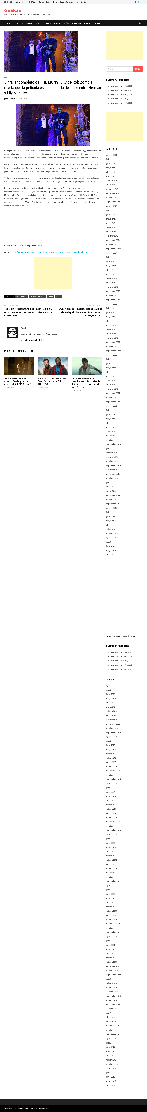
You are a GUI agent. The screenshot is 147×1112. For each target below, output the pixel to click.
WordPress (39, 1108)
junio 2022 (110, 363)
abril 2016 (110, 554)
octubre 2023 (112, 295)
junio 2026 (110, 163)
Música (41, 2)
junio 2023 (110, 312)
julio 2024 (110, 257)
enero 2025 (111, 231)
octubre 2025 (112, 197)
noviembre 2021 (113, 393)
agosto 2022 (111, 355)
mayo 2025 (111, 218)
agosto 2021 (111, 406)
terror (50, 297)
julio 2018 (110, 482)
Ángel (13, 98)
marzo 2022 (111, 376)
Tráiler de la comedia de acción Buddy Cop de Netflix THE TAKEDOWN (52, 381)
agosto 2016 (111, 537)
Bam (47, 1108)
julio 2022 (110, 359)
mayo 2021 (111, 418)
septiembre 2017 (113, 503)
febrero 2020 (111, 452)
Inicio (18, 2)
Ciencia (83, 2)
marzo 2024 (111, 274)
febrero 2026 (111, 180)
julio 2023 (110, 308)
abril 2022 (110, 372)
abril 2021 (110, 423)
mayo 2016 (111, 550)
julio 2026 (110, 159)
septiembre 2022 (113, 350)
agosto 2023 (111, 303)
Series (48, 2)
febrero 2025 (111, 227)
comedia (24, 297)
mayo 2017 (111, 520)
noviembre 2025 (113, 193)
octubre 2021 (112, 397)
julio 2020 (110, 448)
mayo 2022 (111, 367)
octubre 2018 (112, 478)
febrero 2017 (111, 529)
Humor (55, 2)
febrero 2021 (111, 431)
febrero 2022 (111, 380)
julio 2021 (110, 410)
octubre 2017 (112, 499)
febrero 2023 (111, 329)
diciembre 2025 (112, 189)
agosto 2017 (111, 508)
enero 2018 (111, 491)
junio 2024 (110, 261)
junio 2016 (110, 546)
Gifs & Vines (32, 2)
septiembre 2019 (113, 465)
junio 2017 (110, 516)
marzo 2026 (111, 176)
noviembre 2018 (113, 474)
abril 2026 (110, 172)
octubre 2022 (112, 346)
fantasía (33, 297)
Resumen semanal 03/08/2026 (119, 94)
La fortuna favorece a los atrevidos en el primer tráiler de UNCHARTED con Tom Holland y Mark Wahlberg (86, 382)
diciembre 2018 (112, 469)
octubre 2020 (112, 440)
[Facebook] (135, 1)
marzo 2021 (111, 427)
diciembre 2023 (112, 286)
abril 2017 (110, 525)
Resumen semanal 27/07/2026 (119, 98)
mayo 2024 (111, 265)
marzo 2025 (111, 223)
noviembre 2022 (113, 342)
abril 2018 (110, 486)
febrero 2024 (111, 278)
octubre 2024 (112, 244)
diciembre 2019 (112, 457)
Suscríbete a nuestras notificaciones (121, 636)
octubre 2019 (112, 461)
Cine (23, 2)
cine (17, 297)
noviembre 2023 (113, 291)
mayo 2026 (111, 167)
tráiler (58, 297)
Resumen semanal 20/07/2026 (119, 103)
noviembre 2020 (113, 435)
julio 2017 (110, 512)
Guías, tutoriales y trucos (69, 2)
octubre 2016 (112, 533)
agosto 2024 (111, 252)
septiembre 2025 (113, 201)
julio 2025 (110, 210)
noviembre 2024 (113, 240)
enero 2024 (111, 282)
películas (41, 297)
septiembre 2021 (113, 401)
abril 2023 (110, 320)
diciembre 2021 (112, 389)
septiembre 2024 (113, 248)
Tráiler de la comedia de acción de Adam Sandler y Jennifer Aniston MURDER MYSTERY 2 (18, 381)
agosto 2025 (111, 206)
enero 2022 (111, 384)
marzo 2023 (111, 325)
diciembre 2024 (112, 235)
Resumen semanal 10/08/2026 (119, 90)
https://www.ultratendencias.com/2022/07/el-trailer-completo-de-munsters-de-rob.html (50, 252)
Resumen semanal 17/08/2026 (119, 86)
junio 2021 (110, 414)
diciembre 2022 (112, 337)
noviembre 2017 (113, 495)
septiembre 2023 (113, 299)
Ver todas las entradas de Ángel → (34, 340)
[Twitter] (138, 1)
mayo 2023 (111, 316)
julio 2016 (110, 542)
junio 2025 (110, 214)
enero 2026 (111, 184)
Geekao (12, 10)
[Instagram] (141, 1)
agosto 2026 (111, 155)
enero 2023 (111, 333)
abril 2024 (110, 269)
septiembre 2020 (113, 444)
